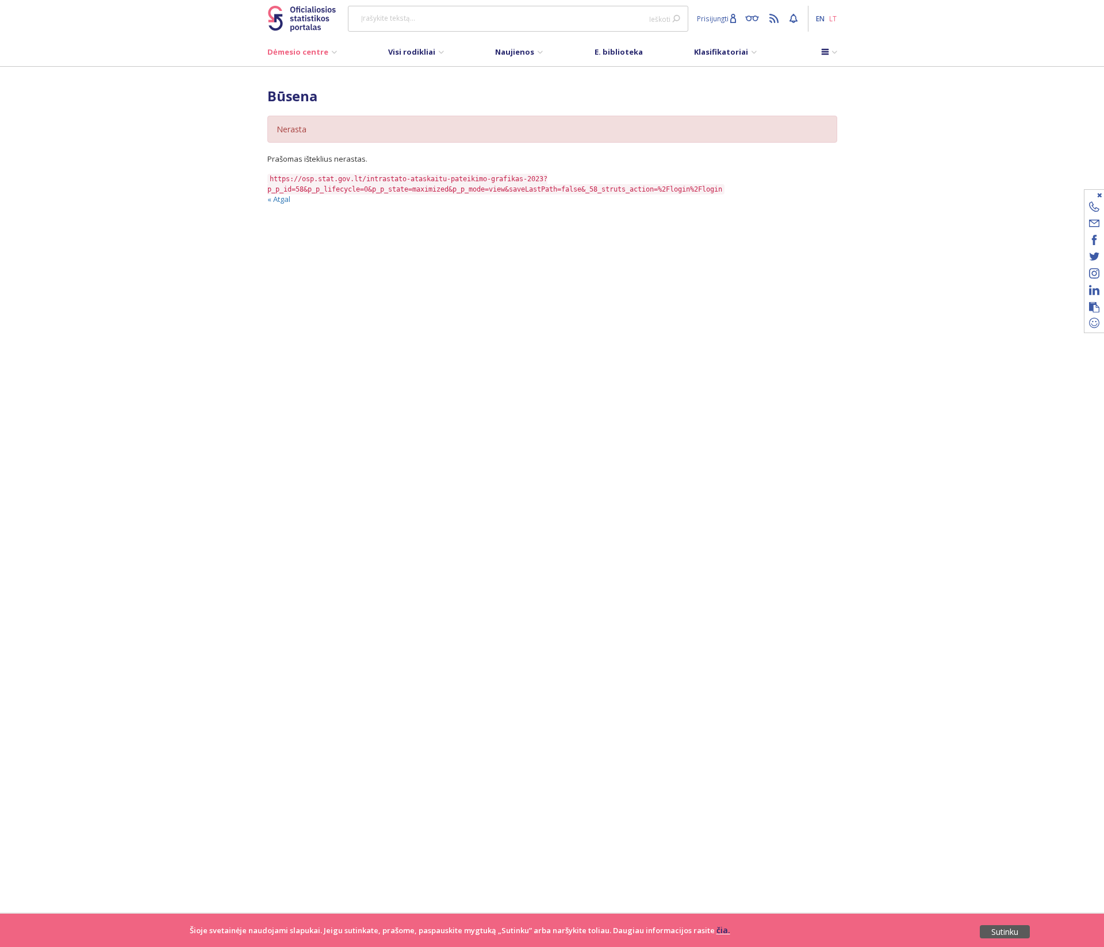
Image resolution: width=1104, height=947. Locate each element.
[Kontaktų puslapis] (1094, 208)
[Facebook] (1094, 242)
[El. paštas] (1094, 225)
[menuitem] (302, 54)
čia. (723, 930)
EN (820, 18)
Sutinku (1004, 931)
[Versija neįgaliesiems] (754, 17)
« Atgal (278, 199)
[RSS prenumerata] (775, 17)
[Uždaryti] (1087, 194)
